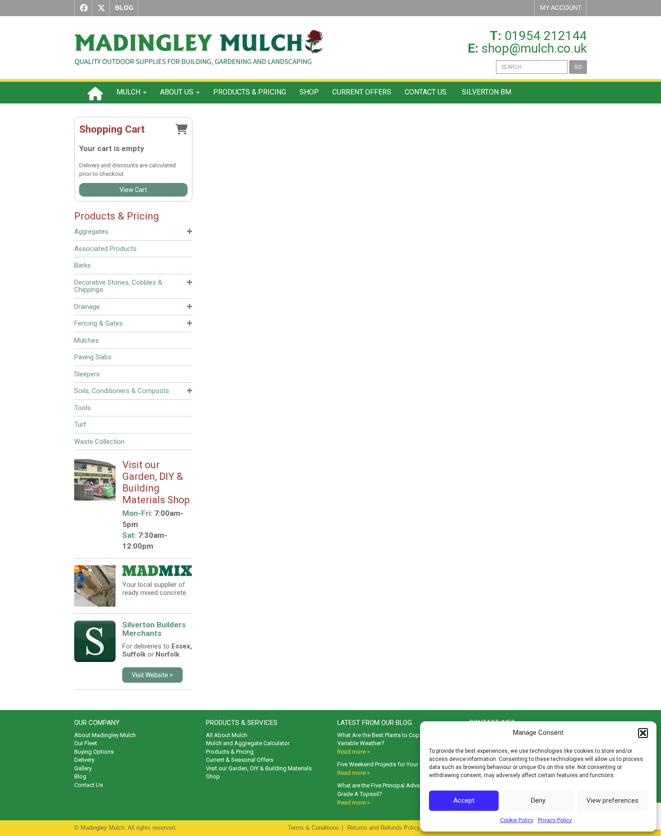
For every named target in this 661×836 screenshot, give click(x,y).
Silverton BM (485, 92)
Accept (463, 800)
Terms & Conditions (313, 827)
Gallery (83, 768)
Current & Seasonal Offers (239, 759)
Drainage (87, 307)
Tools (82, 408)
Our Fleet (85, 743)
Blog (80, 776)
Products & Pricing (249, 92)
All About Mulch (226, 735)
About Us (177, 92)
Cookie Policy (516, 820)
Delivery (84, 759)
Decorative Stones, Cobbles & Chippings (118, 286)
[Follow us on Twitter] (99, 8)
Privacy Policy (555, 820)
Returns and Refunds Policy (383, 827)
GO (578, 67)
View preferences (612, 800)
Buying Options (94, 751)
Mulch (129, 92)
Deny (538, 800)
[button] (643, 733)
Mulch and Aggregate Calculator (248, 743)
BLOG (124, 7)
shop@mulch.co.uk (534, 48)
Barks (82, 265)
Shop (309, 92)
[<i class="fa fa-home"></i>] (95, 92)
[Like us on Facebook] (81, 8)
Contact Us (426, 92)
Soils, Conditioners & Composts (121, 391)
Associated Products (105, 249)
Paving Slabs (93, 357)
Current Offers (361, 92)
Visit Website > (152, 675)
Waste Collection (99, 442)
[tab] (133, 233)
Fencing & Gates (98, 323)
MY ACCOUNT (561, 7)
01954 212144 (546, 35)
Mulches (86, 340)
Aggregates (91, 232)
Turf (80, 424)
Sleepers (87, 374)
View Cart (133, 189)
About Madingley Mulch (105, 735)
